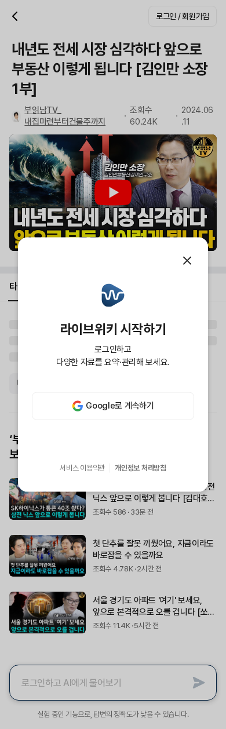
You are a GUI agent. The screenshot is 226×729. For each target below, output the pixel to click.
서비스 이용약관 (82, 468)
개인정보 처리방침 (140, 468)
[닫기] (187, 260)
